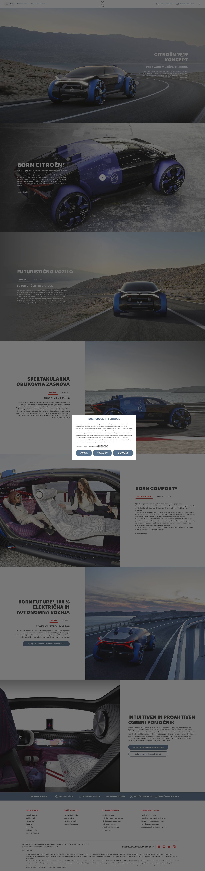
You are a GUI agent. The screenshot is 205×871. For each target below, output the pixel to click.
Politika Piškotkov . (103, 446)
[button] (84, 453)
